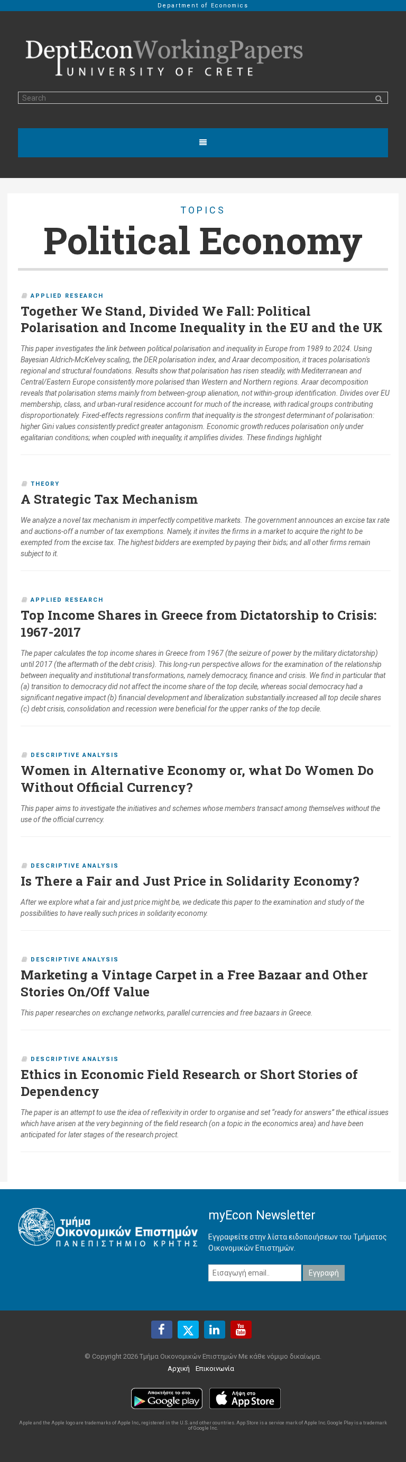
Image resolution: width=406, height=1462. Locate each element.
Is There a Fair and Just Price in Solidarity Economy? (190, 880)
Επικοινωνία (215, 1368)
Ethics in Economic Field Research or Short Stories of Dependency (189, 1083)
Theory (45, 483)
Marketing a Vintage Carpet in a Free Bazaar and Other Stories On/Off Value (194, 983)
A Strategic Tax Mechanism (109, 499)
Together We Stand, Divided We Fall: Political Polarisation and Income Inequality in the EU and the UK (202, 319)
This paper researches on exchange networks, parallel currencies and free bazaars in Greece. (167, 1013)
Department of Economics (203, 5)
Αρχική (179, 1368)
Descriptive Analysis (75, 755)
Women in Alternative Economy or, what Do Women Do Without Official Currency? (197, 779)
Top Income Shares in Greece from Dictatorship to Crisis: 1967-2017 (198, 623)
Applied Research (67, 295)
